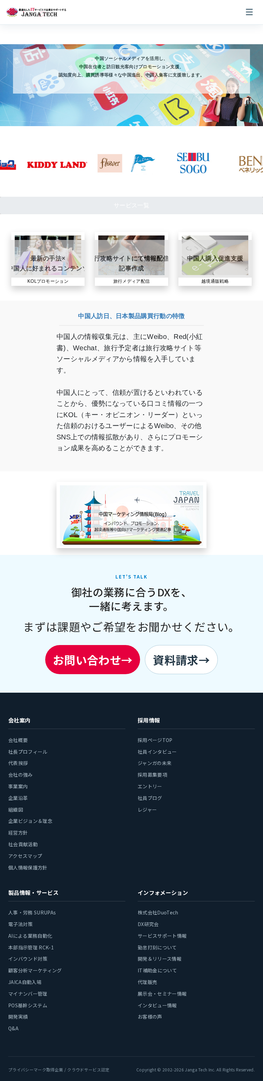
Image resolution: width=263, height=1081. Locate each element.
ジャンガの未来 (155, 763)
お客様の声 (150, 1016)
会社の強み (20, 774)
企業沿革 (18, 797)
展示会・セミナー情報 (162, 993)
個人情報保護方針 (28, 867)
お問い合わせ (93, 660)
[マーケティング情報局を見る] (131, 515)
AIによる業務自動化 (30, 935)
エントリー (150, 786)
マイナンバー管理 (28, 993)
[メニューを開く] (249, 12)
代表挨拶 (18, 763)
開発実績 (18, 1016)
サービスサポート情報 (162, 935)
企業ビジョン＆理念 (30, 820)
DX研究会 (148, 924)
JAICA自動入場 (24, 982)
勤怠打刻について (157, 947)
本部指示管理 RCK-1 (31, 947)
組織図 (15, 809)
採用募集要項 (152, 774)
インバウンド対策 (28, 958)
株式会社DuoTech (158, 912)
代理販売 (147, 982)
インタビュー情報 (157, 1005)
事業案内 (18, 786)
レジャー (147, 809)
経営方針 (18, 832)
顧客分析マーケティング (35, 970)
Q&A (13, 1028)
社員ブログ (150, 797)
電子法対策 (20, 924)
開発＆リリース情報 (159, 958)
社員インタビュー (157, 751)
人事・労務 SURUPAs (32, 912)
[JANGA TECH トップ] (36, 12)
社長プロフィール (28, 751)
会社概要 (18, 740)
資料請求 (181, 660)
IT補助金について (157, 970)
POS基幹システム (27, 1005)
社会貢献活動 (23, 844)
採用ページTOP (155, 740)
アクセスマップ (25, 855)
